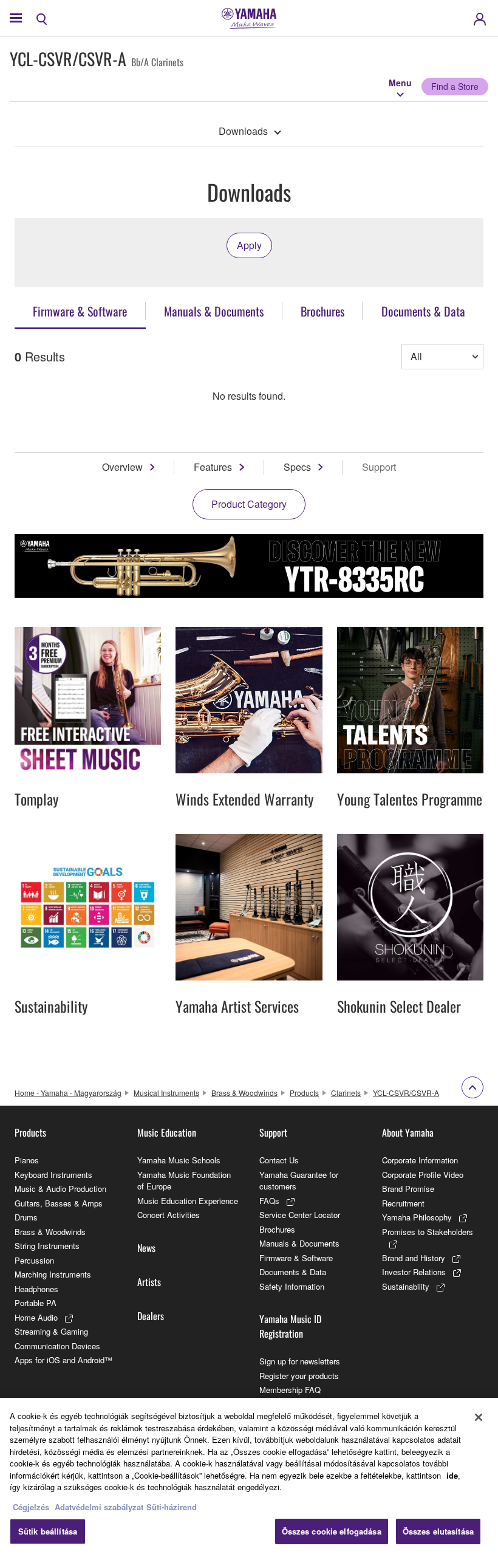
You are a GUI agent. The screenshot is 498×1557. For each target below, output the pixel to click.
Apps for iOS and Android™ (63, 1360)
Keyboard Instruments (53, 1174)
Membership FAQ (290, 1389)
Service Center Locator (299, 1214)
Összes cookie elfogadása (331, 1531)
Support (273, 1132)
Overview (122, 467)
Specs (297, 467)
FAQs (269, 1200)
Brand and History (413, 1258)
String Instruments (47, 1245)
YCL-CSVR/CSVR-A (406, 1092)
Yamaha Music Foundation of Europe (184, 1181)
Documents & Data (292, 1272)
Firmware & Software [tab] (80, 311)
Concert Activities (168, 1214)
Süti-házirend (171, 1507)
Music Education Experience (187, 1200)
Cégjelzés (31, 1507)
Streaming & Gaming (51, 1331)
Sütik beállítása (47, 1531)
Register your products (299, 1375)
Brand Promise (408, 1188)
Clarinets (346, 1092)
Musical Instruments (166, 1092)
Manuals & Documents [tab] (214, 311)
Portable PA (35, 1303)
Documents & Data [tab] (423, 311)
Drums (26, 1217)
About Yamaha (408, 1132)
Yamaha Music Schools (178, 1160)
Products (304, 1092)
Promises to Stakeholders (427, 1231)
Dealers (150, 1316)
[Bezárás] (478, 1417)
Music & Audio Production (60, 1188)
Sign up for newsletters (299, 1361)
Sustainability (405, 1286)
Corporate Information (420, 1160)
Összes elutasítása (438, 1531)
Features (213, 467)
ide (452, 1475)
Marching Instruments (53, 1274)
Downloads (243, 131)
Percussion (34, 1260)
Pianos (27, 1160)
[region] (249, 1477)
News (146, 1247)
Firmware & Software (296, 1258)
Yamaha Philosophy (417, 1217)
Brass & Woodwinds (244, 1092)
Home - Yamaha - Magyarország (68, 1092)
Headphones (36, 1289)
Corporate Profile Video (422, 1174)
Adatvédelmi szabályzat (99, 1507)
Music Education (166, 1132)
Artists (149, 1282)
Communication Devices (57, 1346)
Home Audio (36, 1317)
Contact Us (279, 1160)
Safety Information (291, 1286)
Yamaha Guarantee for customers (298, 1181)
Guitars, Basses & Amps (59, 1203)
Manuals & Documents (299, 1243)
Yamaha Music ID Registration (290, 1326)
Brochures (277, 1229)
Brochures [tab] (322, 311)
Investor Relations (414, 1272)
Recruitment (403, 1203)
